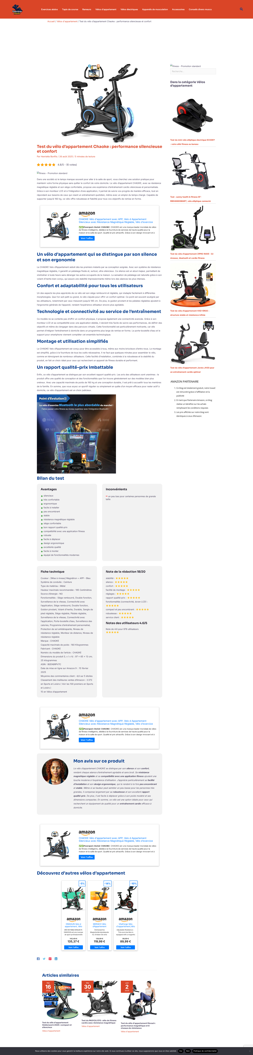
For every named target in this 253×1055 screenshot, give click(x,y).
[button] (241, 9)
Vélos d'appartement (51, 1031)
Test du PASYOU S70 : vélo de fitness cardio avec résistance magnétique (99, 1021)
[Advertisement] (126, 44)
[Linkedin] (56, 958)
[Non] (249, 1051)
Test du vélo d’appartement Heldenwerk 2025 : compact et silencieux (57, 1025)
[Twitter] (44, 958)
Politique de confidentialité (205, 1051)
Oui (180, 1051)
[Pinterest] (50, 958)
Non (188, 1051)
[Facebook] (38, 958)
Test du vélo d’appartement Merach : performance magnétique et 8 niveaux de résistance (138, 1025)
